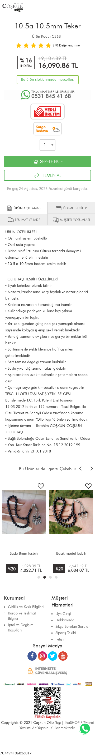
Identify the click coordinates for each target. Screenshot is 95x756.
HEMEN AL (50, 175)
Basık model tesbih (71, 553)
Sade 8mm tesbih (24, 553)
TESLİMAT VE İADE (27, 220)
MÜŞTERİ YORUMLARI (74, 220)
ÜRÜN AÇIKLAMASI (27, 208)
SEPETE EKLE (51, 161)
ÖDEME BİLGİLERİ (74, 208)
